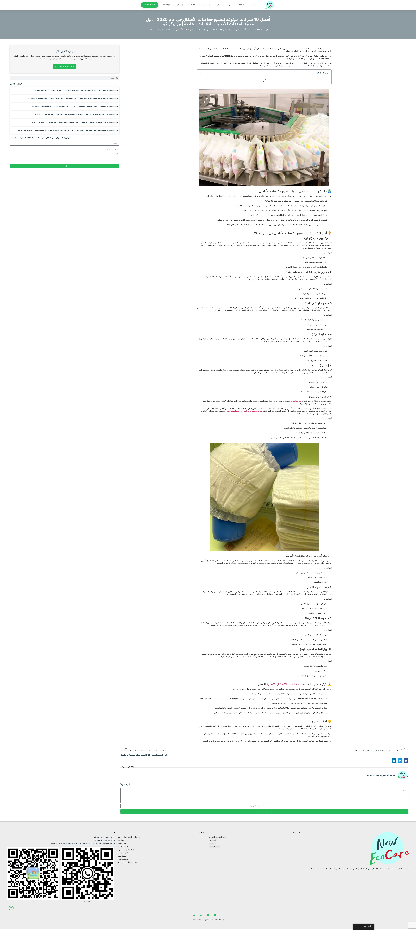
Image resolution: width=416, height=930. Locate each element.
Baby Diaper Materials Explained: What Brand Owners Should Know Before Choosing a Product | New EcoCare (73, 99)
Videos (192, 5)
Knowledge (206, 5)
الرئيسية (265, 30)
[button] (200, 73)
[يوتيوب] (215, 915)
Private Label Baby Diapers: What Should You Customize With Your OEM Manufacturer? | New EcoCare (76, 91)
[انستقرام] (201, 915)
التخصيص (232, 5)
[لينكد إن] (208, 915)
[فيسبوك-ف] (222, 915)
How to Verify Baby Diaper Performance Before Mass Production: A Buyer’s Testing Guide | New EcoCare (75, 123)
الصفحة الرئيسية (253, 5)
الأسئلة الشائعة (179, 5)
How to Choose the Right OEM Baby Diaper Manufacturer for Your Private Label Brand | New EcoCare (76, 115)
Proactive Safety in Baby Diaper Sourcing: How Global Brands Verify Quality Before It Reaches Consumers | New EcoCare (68, 131)
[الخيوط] (194, 915)
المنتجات (219, 5)
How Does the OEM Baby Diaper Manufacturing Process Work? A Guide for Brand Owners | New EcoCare (75, 107)
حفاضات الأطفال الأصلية (282, 685)
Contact (166, 5)
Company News (254, 30)
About (241, 5)
